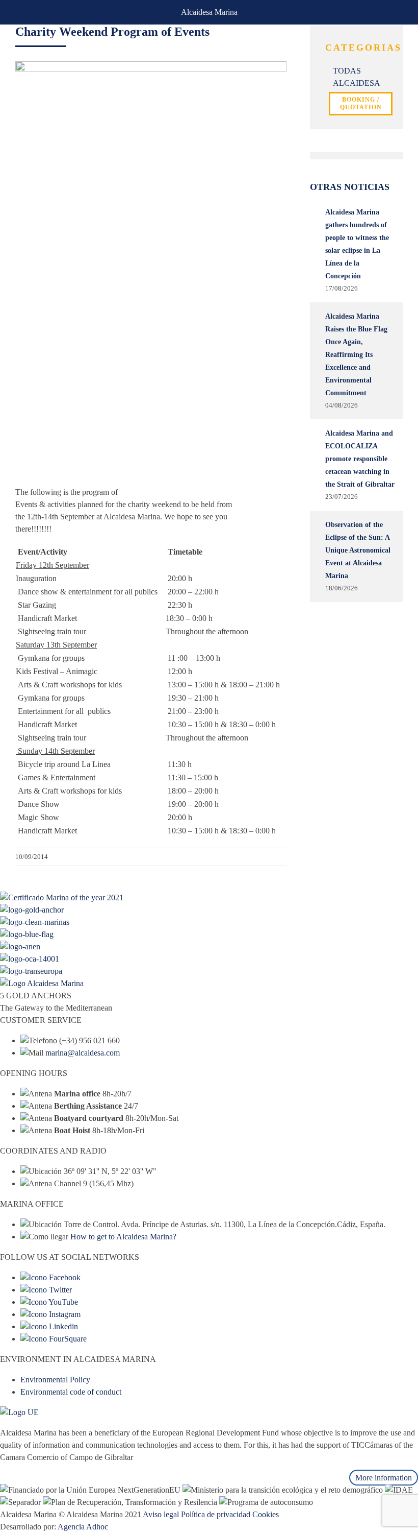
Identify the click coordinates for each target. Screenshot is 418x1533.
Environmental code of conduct (70, 1391)
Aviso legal (161, 1514)
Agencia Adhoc (83, 1526)
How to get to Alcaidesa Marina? (123, 1236)
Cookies (265, 1514)
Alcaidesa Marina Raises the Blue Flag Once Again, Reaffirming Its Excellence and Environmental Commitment (356, 355)
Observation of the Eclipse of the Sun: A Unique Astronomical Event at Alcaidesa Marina (357, 550)
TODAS (347, 70)
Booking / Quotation (361, 103)
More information (383, 1477)
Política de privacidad (215, 1514)
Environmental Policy (55, 1379)
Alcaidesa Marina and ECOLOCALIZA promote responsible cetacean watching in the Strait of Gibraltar (360, 458)
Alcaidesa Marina (209, 12)
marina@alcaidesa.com (82, 1052)
